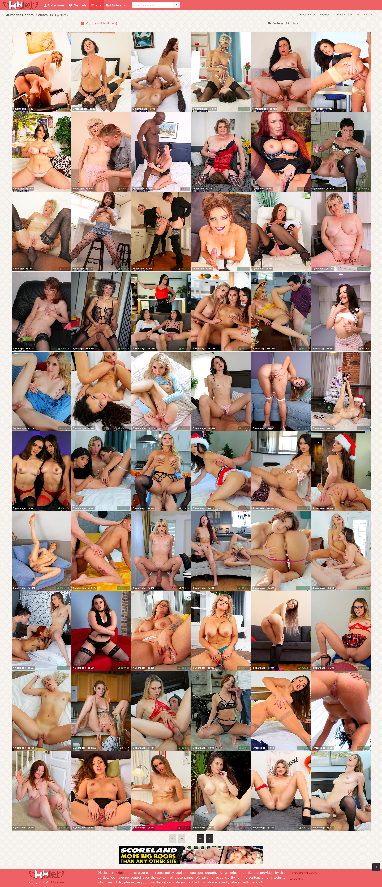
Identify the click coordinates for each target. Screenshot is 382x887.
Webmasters (296, 879)
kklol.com (56, 882)
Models (115, 5)
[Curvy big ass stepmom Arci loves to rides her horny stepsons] (221, 152)
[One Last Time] (341, 791)
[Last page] (209, 838)
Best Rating (326, 14)
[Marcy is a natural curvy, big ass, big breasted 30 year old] (41, 152)
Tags (97, 5)
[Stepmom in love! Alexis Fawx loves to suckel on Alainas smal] (161, 72)
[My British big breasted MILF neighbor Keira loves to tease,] (281, 231)
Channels (79, 5)
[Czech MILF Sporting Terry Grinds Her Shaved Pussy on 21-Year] (101, 72)
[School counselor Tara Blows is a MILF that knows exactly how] (341, 72)
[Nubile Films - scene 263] (341, 471)
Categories (56, 5)
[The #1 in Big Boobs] (191, 863)
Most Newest (307, 14)
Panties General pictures (303, 872)
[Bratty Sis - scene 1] (41, 711)
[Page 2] (200, 838)
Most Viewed (344, 14)
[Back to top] (376, 867)
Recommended (365, 14)
